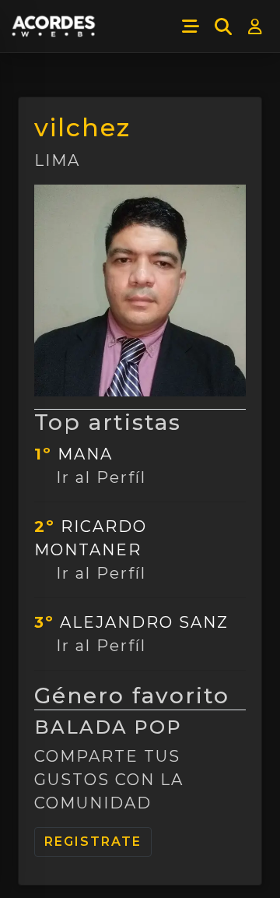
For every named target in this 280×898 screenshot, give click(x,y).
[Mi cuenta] (256, 26)
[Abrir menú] (190, 26)
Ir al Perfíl (101, 477)
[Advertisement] (140, 872)
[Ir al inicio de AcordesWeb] (54, 26)
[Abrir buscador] (223, 26)
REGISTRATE (93, 841)
